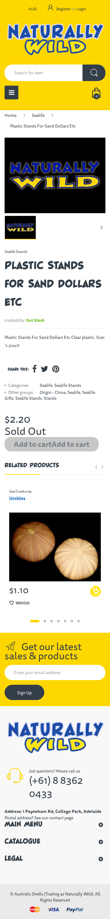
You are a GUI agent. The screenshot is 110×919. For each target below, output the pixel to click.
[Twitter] (44, 369)
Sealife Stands (16, 251)
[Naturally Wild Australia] (55, 40)
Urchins (17, 498)
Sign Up (24, 692)
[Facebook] (34, 369)
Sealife (38, 115)
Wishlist (23, 603)
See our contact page (53, 817)
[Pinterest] (55, 369)
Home (10, 115)
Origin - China (53, 392)
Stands (50, 398)
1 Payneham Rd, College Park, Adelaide (62, 811)
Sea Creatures (20, 491)
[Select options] (95, 591)
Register (63, 9)
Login (81, 9)
